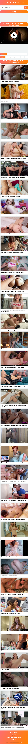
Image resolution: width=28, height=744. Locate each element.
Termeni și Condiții (14, 737)
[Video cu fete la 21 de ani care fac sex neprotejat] (14, 660)
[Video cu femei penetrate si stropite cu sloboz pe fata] (14, 377)
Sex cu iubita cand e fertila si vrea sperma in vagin (12, 291)
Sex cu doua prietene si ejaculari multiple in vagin (12, 727)
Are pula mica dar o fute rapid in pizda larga (11, 196)
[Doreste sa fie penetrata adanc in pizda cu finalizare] (14, 510)
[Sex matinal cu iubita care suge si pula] (14, 642)
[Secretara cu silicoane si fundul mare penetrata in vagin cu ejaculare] (14, 111)
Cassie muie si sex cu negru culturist (9, 348)
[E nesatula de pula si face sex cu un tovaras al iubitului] (14, 472)
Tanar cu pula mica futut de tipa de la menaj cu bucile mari (13, 708)
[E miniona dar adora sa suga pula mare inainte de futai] (14, 491)
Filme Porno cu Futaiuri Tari (14, 53)
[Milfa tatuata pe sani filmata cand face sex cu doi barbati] (14, 416)
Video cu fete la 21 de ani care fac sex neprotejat (12, 669)
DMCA (14, 735)
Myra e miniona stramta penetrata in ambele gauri (12, 367)
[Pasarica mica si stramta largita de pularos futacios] (14, 263)
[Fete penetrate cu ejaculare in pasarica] (14, 72)
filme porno (14, 733)
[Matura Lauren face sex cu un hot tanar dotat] (14, 623)
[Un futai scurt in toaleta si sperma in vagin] (14, 435)
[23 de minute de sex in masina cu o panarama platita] (14, 168)
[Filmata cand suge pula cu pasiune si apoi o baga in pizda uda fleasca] (14, 301)
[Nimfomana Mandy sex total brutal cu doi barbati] (14, 585)
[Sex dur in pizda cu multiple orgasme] (14, 566)
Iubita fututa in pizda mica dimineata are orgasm (12, 139)
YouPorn (24, 53)
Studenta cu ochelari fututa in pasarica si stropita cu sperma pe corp (13, 100)
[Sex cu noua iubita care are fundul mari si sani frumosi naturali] (14, 396)
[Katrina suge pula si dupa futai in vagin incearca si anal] (14, 149)
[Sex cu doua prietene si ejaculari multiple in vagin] (14, 718)
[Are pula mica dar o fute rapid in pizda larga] (14, 187)
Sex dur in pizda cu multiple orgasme (9, 575)
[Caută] (26, 7)
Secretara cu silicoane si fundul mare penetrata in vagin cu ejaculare (13, 120)
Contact (14, 739)
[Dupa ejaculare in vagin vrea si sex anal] (14, 679)
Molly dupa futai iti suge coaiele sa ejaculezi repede (12, 233)
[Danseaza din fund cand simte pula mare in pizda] (14, 548)
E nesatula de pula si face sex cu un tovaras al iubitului (13, 481)
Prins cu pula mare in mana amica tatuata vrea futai (12, 462)
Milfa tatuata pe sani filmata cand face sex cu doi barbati (14, 425)
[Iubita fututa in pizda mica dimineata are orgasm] (14, 131)
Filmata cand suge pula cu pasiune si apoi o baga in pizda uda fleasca (13, 311)
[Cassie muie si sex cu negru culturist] (14, 340)
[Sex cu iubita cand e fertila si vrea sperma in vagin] (14, 282)
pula (22, 57)
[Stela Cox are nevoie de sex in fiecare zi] (14, 529)
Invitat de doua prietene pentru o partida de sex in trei (13, 215)
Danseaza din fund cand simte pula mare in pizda (12, 556)
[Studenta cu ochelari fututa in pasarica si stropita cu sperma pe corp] (14, 91)
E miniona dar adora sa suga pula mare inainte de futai (13, 500)
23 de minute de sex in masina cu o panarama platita (13, 177)
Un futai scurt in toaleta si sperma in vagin (10, 444)
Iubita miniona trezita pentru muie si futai (10, 613)
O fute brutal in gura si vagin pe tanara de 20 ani (12, 330)
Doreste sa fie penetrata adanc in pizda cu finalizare (13, 519)
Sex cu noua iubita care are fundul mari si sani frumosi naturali (13, 406)
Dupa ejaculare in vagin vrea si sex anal (10, 688)
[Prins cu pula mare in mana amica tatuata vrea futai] (14, 454)
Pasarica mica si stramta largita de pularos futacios (12, 272)
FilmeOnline (14, 2)
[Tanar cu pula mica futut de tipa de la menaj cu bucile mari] (14, 698)
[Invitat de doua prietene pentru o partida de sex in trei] (14, 206)
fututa (8, 57)
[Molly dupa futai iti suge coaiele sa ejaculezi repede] (14, 225)
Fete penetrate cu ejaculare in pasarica (10, 81)
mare (12, 57)
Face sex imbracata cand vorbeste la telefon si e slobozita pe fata (12, 253)
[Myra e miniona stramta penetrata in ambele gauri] (14, 358)
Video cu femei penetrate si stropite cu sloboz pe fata (13, 386)
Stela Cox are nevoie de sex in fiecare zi (10, 538)
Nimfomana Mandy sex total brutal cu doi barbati (12, 594)
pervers (17, 57)
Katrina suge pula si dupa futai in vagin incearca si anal (13, 158)
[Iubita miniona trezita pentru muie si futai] (14, 604)
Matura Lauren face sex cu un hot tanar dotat (11, 632)
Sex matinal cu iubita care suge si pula (10, 650)
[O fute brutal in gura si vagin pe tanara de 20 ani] (14, 321)
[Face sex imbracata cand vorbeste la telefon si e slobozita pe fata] (14, 243)
